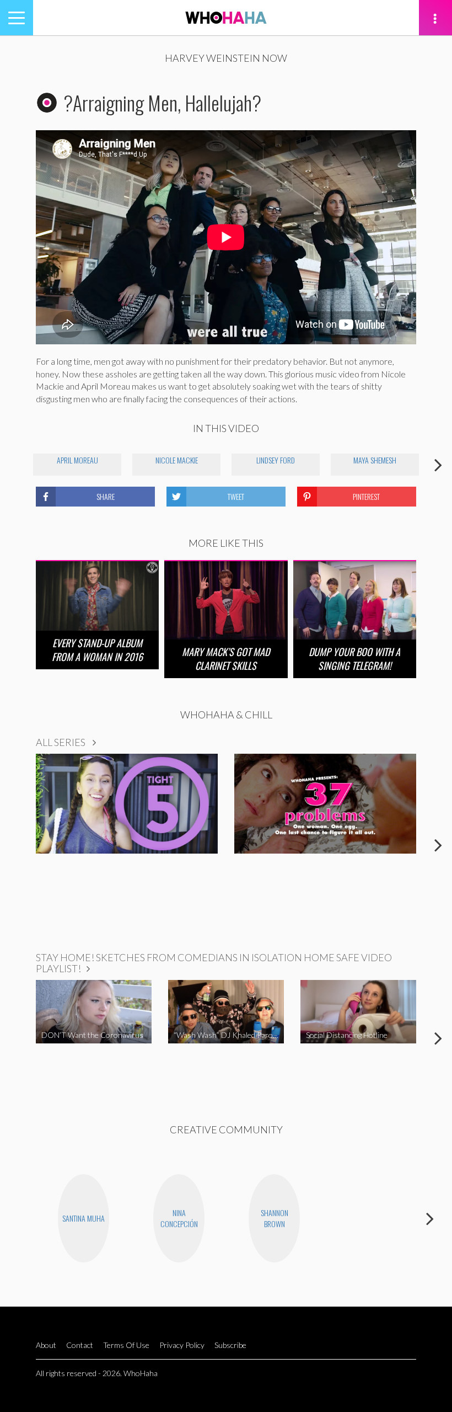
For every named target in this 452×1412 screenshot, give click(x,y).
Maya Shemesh (374, 460)
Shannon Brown (274, 1218)
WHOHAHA (226, 17)
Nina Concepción (179, 1218)
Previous (14, 464)
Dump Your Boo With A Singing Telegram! (354, 658)
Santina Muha (83, 1218)
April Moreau (77, 460)
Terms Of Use (126, 1345)
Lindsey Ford (275, 460)
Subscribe (230, 1345)
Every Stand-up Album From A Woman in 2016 (97, 650)
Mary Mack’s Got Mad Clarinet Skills (226, 658)
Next (438, 464)
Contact (79, 1345)
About (46, 1345)
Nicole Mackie (176, 460)
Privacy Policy (182, 1345)
